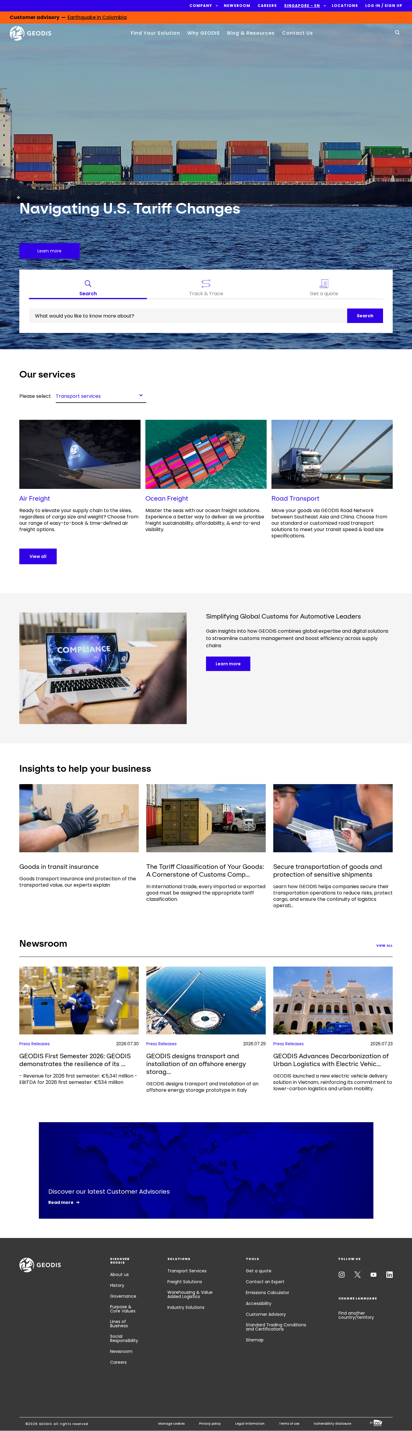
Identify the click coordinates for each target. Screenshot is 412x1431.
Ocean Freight (166, 498)
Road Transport (295, 498)
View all (38, 556)
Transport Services (187, 1271)
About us (119, 1274)
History (117, 1285)
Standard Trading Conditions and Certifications (276, 1327)
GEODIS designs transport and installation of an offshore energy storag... (196, 1064)
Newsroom (121, 1351)
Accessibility (258, 1303)
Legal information (250, 1423)
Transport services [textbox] (78, 396)
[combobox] (101, 395)
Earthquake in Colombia (97, 20)
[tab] (88, 289)
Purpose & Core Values (122, 1309)
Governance (123, 1296)
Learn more (228, 664)
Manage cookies (171, 1423)
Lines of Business (119, 1323)
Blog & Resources (251, 33)
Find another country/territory (356, 1315)
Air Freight (34, 498)
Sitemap (255, 1340)
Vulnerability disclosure (332, 1423)
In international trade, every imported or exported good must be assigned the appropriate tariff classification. (205, 893)
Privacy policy (210, 1423)
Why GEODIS (203, 33)
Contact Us (297, 33)
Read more (61, 1202)
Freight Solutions (184, 1282)
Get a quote (258, 1271)
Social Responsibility (124, 1338)
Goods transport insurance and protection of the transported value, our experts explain (77, 881)
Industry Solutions (185, 1307)
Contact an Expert (265, 1282)
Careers (118, 1362)
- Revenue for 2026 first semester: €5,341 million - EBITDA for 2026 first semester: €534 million (78, 1079)
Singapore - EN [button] (302, 6)
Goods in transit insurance (59, 866)
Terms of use (289, 1423)
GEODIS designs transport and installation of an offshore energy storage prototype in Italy (202, 1087)
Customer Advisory (266, 1314)
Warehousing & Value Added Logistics (190, 1294)
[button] (200, 6)
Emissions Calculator (267, 1292)
